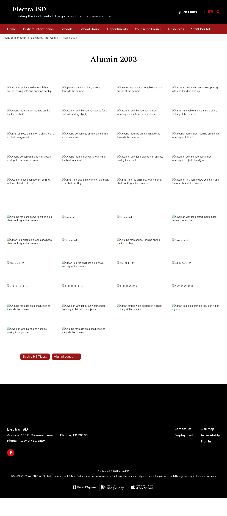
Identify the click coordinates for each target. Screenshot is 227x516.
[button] (189, 12)
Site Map (207, 429)
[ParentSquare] (84, 487)
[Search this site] (218, 12)
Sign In (206, 441)
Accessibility (210, 435)
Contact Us (183, 429)
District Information (15, 37)
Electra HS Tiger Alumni (44, 37)
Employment (184, 435)
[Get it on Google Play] (112, 487)
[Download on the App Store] (142, 487)
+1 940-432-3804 (32, 441)
